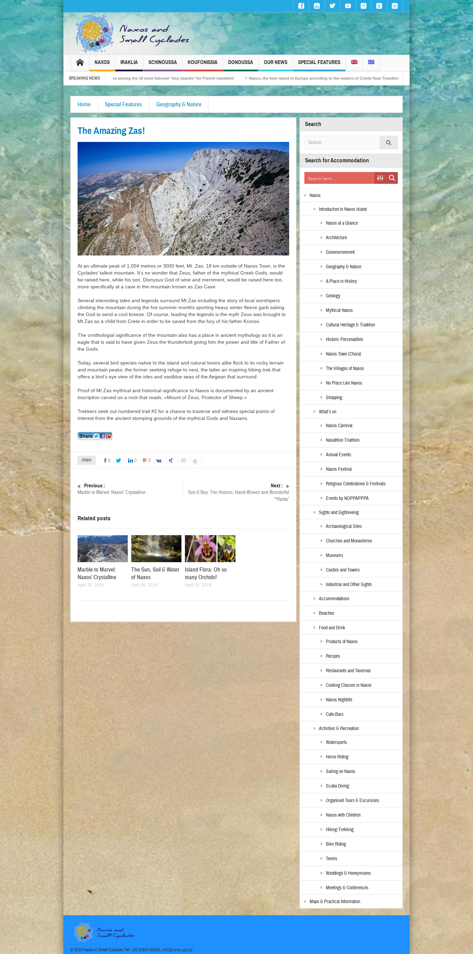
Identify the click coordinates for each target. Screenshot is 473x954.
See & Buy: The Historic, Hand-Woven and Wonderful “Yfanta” (238, 493)
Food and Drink (332, 628)
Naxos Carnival (339, 426)
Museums (334, 555)
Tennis (331, 859)
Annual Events (338, 455)
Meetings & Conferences (347, 888)
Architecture (336, 238)
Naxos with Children (343, 815)
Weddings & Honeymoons (348, 873)
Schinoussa (163, 62)
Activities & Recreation (339, 729)
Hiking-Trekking (340, 830)
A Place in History (341, 281)
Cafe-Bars (334, 714)
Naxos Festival (339, 469)
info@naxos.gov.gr (177, 950)
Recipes (333, 656)
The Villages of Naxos (345, 369)
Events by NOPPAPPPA (347, 498)
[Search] (389, 142)
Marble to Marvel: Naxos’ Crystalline (111, 489)
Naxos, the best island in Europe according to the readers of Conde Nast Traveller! (262, 78)
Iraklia (129, 62)
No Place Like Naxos (344, 383)
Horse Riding (337, 757)
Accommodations (334, 599)
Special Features (319, 62)
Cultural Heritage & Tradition (350, 325)
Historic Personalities (344, 339)
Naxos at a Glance (342, 223)
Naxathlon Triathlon (342, 440)
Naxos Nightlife (339, 700)
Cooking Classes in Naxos (349, 685)
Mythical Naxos (339, 310)
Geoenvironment (340, 252)
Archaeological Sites (344, 526)
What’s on (327, 412)
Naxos (102, 62)
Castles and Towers (343, 570)
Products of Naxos (342, 642)
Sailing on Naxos (340, 771)
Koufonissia (202, 62)
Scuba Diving (337, 786)
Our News (275, 62)
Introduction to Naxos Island (343, 209)
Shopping (334, 398)
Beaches (326, 613)
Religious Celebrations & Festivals (356, 484)
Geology (333, 296)
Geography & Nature (179, 104)
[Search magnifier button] (392, 178)
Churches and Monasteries (349, 541)
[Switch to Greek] (371, 63)
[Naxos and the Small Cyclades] (133, 33)
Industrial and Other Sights (349, 585)
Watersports (336, 742)
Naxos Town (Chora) (343, 354)
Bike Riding (336, 844)
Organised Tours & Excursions (352, 801)
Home (84, 104)
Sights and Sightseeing (339, 513)
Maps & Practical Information (335, 902)
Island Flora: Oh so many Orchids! (206, 573)
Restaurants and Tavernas (348, 671)
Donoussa (240, 62)
